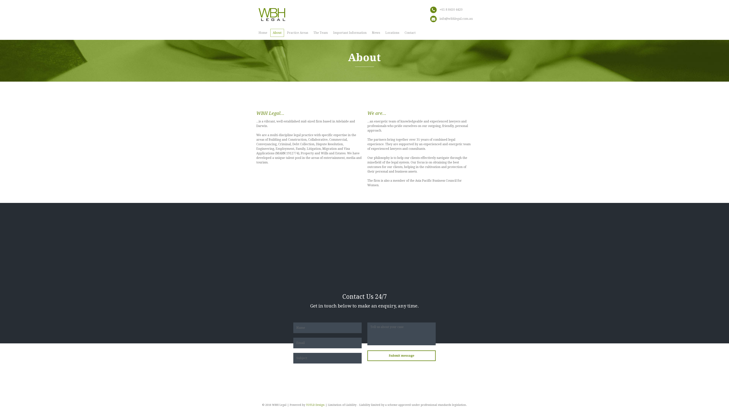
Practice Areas (297, 33)
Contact (410, 33)
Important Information (350, 33)
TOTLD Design (315, 404)
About (277, 33)
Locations (392, 33)
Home (263, 33)
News (376, 33)
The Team (320, 33)
